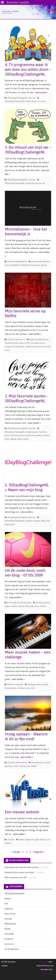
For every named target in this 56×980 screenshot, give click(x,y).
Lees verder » (41, 92)
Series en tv (20, 339)
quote (19, 439)
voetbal (42, 606)
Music (38, 684)
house (21, 343)
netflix (27, 343)
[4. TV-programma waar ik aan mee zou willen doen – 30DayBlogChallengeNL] (28, 44)
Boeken (7, 898)
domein (22, 839)
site (48, 839)
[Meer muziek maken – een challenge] (28, 632)
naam (12, 524)
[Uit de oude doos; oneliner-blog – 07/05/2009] (28, 550)
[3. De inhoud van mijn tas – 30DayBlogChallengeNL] (28, 127)
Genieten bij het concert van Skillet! (19, 872)
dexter (46, 339)
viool (33, 688)
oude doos (34, 606)
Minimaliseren (21, 261)
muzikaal (21, 688)
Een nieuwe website (22, 812)
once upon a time (38, 343)
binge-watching (35, 339)
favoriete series (11, 343)
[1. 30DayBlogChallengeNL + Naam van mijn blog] (28, 465)
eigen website (40, 839)
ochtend (46, 762)
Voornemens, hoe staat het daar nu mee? (21, 867)
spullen (44, 265)
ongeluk (13, 439)
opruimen (36, 265)
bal (36, 603)
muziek (45, 684)
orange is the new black (14, 346)
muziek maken (10, 688)
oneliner (14, 606)
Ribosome (44, 962)
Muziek (10, 684)
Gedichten (8, 909)
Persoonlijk (11, 603)
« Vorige (16, 852)
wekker (34, 766)
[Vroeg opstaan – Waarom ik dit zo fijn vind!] (28, 714)
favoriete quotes (17, 435)
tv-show (42, 101)
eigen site (30, 839)
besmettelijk (36, 261)
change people (32, 432)
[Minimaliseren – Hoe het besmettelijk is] (28, 209)
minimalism (14, 265)
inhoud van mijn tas (33, 183)
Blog (43, 521)
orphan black (30, 346)
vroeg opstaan (24, 766)
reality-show (31, 101)
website (8, 843)
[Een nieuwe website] (28, 792)
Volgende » (38, 852)
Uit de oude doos (24, 603)
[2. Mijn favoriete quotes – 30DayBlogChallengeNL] (28, 376)
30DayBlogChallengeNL (17, 98)
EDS (6, 904)
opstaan (8, 766)
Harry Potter (9, 914)
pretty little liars (44, 346)
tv (37, 101)
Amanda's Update (33, 521)
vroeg (14, 766)
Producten (8, 939)
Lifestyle (31, 98)
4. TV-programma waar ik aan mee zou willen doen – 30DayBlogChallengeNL (28, 69)
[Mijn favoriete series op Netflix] (28, 291)
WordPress (48, 973)
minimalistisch (26, 265)
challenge (31, 684)
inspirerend (30, 435)
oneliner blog (23, 606)
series (7, 350)
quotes (26, 439)
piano (28, 688)
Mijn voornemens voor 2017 (15, 877)
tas (43, 183)
